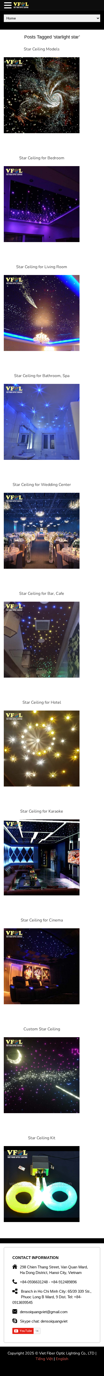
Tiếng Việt (45, 1358)
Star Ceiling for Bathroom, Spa (41, 376)
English (62, 1358)
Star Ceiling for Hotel (41, 702)
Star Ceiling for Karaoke (41, 811)
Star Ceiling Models (42, 49)
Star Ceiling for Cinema (42, 920)
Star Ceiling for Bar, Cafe (41, 593)
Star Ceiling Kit (41, 1138)
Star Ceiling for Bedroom (41, 158)
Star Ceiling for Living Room (41, 267)
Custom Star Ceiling (41, 1029)
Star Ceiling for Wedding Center (42, 484)
